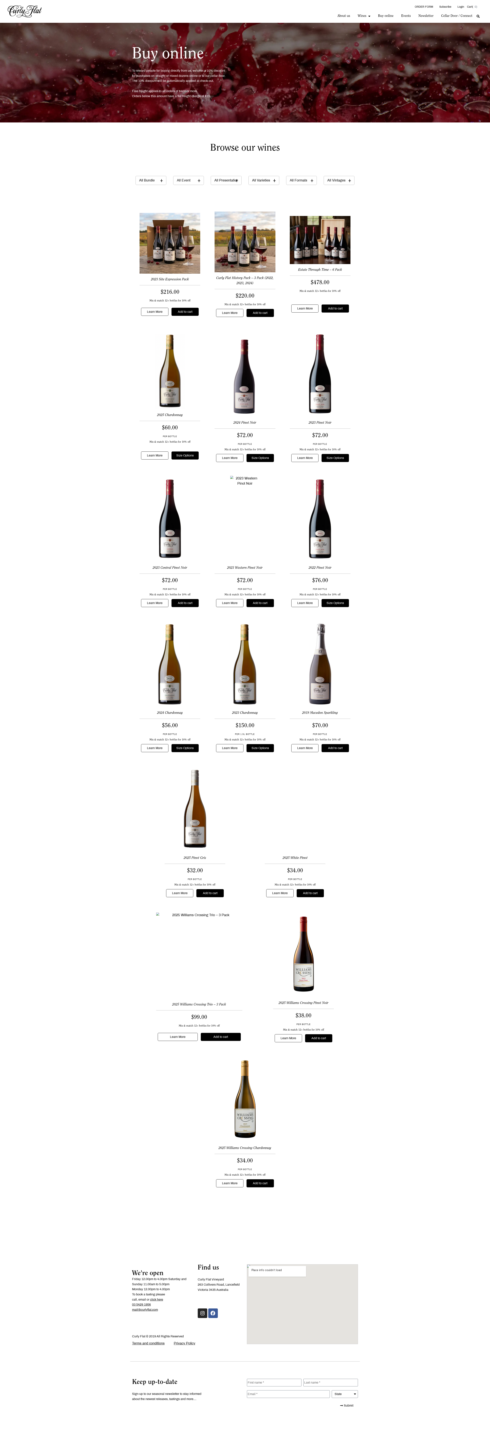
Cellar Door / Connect (456, 16)
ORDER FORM (424, 6)
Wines (362, 16)
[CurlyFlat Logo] (25, 11)
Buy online (386, 16)
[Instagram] (202, 1313)
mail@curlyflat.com (145, 1309)
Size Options (185, 455)
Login (460, 6)
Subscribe (445, 6)
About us (343, 16)
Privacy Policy (184, 1343)
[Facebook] (213, 1313)
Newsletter (426, 16)
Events (406, 16)
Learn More (155, 311)
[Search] (478, 16)
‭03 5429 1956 (141, 1304)
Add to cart (185, 311)
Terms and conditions (148, 1343)
